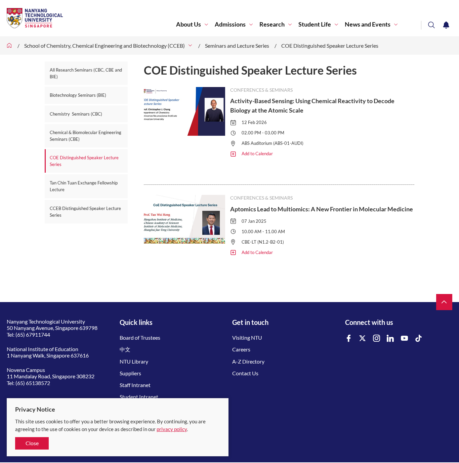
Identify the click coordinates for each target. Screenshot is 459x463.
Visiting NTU (247, 337)
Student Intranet (139, 396)
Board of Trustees (140, 337)
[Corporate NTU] (9, 45)
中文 (125, 349)
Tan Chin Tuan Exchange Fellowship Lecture (84, 186)
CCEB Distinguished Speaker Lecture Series (85, 212)
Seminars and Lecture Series (237, 45)
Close (32, 443)
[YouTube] (404, 338)
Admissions (230, 24)
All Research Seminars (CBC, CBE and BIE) (86, 73)
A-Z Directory (248, 361)
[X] (362, 338)
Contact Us (245, 373)
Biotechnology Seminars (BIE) (78, 95)
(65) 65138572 (32, 383)
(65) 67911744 (32, 334)
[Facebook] (348, 338)
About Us (188, 24)
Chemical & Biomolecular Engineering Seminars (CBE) (85, 136)
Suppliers (130, 373)
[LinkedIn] (390, 338)
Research (272, 24)
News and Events (367, 24)
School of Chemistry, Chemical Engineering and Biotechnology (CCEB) (104, 45)
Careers (241, 349)
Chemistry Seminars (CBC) (76, 114)
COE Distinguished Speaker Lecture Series (329, 45)
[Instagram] (376, 338)
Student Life (314, 24)
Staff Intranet (135, 385)
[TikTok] (418, 338)
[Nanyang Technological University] (91, 18)
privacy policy (172, 429)
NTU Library (134, 361)
